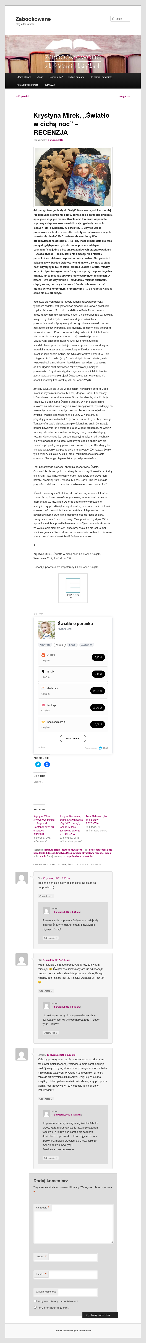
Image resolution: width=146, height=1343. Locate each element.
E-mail (41, 1274)
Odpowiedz (46, 895)
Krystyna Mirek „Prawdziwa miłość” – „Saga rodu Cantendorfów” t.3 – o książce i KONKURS (44, 825)
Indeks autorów (76, 77)
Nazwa (41, 1256)
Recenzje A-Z (56, 77)
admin (43, 856)
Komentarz (42, 1207)
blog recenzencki (97, 849)
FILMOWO (49, 84)
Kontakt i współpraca (27, 84)
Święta (108, 852)
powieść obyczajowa (72, 849)
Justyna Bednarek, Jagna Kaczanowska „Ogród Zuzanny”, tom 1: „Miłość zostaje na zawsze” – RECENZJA (71, 825)
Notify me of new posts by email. (53, 1307)
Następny (124, 96)
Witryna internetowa (46, 1291)
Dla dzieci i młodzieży (101, 77)
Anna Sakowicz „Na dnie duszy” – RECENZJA (97, 819)
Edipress (50, 852)
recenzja (99, 852)
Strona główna (24, 77)
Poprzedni (22, 96)
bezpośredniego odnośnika (79, 856)
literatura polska (52, 849)
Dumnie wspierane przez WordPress (73, 1330)
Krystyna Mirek (64, 852)
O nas (40, 77)
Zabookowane (33, 18)
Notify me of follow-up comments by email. (58, 1301)
